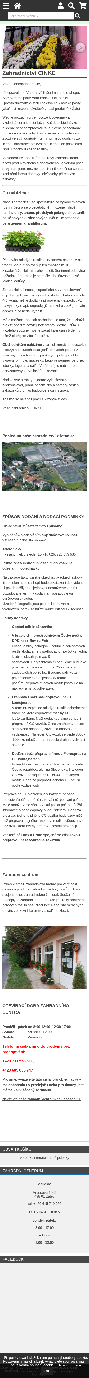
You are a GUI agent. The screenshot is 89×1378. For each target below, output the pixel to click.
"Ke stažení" (37, 540)
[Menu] (5, 6)
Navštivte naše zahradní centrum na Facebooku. (41, 1099)
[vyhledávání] (71, 7)
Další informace (69, 1365)
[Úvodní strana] (17, 7)
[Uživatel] (61, 7)
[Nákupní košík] (83, 7)
